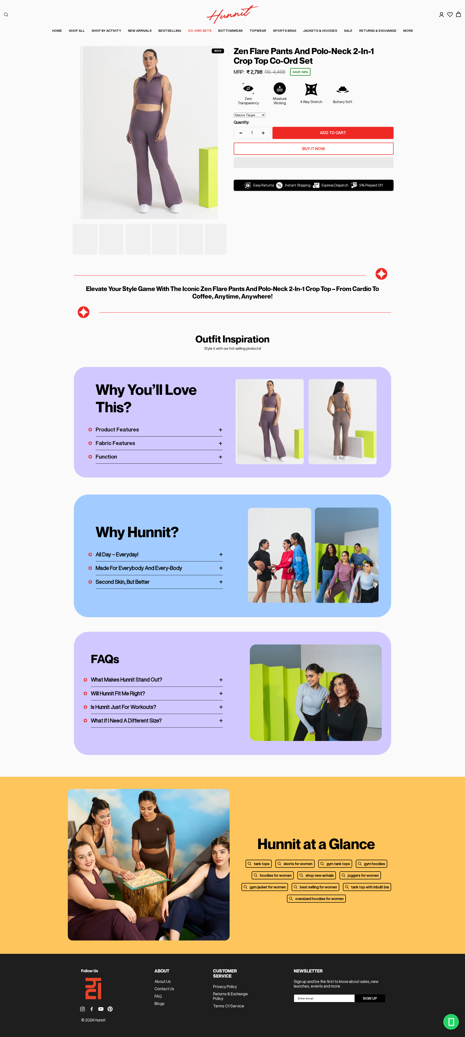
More (408, 30)
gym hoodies (374, 864)
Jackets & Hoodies (320, 30)
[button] (314, 163)
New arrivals (140, 30)
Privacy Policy (225, 986)
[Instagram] (82, 1009)
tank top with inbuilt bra (370, 887)
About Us (163, 981)
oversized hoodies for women (319, 898)
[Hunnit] (233, 14)
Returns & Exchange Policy (230, 996)
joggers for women (363, 875)
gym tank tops (338, 864)
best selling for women (318, 887)
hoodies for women (276, 875)
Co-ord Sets (199, 30)
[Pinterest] (110, 1009)
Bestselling (169, 30)
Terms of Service (228, 1006)
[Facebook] (91, 1009)
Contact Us (164, 989)
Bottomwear (230, 30)
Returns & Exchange (377, 30)
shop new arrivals (320, 875)
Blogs (159, 1003)
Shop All (77, 30)
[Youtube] (100, 1009)
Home (57, 30)
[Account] (441, 14)
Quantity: (241, 122)
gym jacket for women (268, 887)
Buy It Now (313, 149)
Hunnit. (100, 1020)
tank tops (262, 864)
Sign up (370, 998)
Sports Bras (284, 30)
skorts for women (298, 864)
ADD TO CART (333, 133)
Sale (348, 30)
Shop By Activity (106, 30)
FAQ (158, 996)
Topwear (257, 30)
